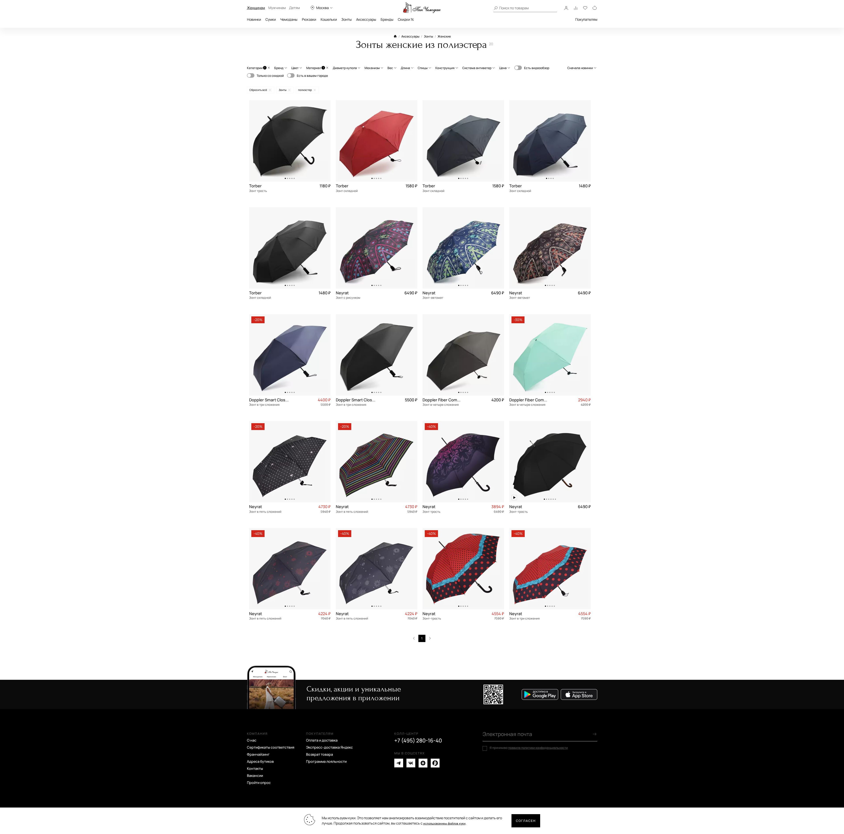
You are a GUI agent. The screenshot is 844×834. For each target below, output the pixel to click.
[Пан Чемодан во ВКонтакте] (410, 763)
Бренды (387, 19)
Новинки (254, 19)
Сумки (270, 19)
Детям (294, 7)
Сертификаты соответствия (270, 747)
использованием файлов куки (444, 823)
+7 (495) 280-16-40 (418, 740)
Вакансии (255, 775)
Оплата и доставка (322, 740)
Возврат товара (319, 754)
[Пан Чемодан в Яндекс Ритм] (435, 763)
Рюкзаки (309, 19)
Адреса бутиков (260, 761)
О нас (251, 740)
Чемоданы (288, 19)
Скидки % (406, 19)
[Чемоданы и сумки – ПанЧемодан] (422, 7)
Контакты (255, 768)
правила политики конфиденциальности (538, 748)
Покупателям (586, 19)
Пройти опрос (259, 782)
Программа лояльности (326, 761)
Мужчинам (277, 7)
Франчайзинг (258, 754)
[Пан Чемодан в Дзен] (423, 763)
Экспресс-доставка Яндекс (329, 747)
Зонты (346, 19)
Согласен (526, 821)
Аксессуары (366, 19)
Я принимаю (529, 748)
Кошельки (329, 19)
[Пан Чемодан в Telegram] (398, 763)
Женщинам (256, 7)
